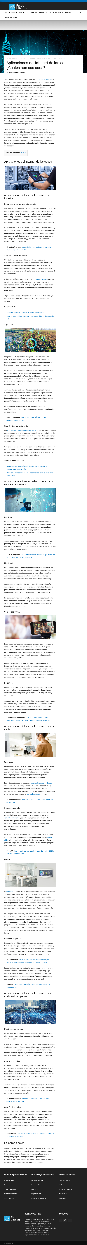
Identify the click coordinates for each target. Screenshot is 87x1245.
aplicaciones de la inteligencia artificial (21, 430)
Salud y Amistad (10, 1189)
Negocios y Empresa (38, 1198)
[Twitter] (70, 1220)
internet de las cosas (43, 80)
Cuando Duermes (10, 1194)
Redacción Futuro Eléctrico (17, 72)
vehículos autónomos (12, 818)
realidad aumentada (34, 794)
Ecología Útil (35, 1185)
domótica (9, 892)
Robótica (68, 12)
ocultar (23, 152)
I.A (27, 12)
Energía (21, 12)
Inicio (8, 58)
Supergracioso (9, 1198)
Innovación (43, 12)
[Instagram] (65, 1220)
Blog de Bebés (36, 1189)
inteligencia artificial (40, 279)
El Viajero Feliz (9, 1180)
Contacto (62, 1185)
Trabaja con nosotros (66, 1189)
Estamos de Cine (37, 1180)
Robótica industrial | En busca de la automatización (25, 312)
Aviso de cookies (64, 1180)
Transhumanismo (11, 17)
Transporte (33, 12)
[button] (80, 13)
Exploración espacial (56, 12)
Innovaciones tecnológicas (19, 58)
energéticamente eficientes (41, 783)
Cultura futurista (11, 12)
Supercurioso (36, 1194)
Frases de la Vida (10, 1185)
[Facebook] (60, 1220)
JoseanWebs (63, 1194)
